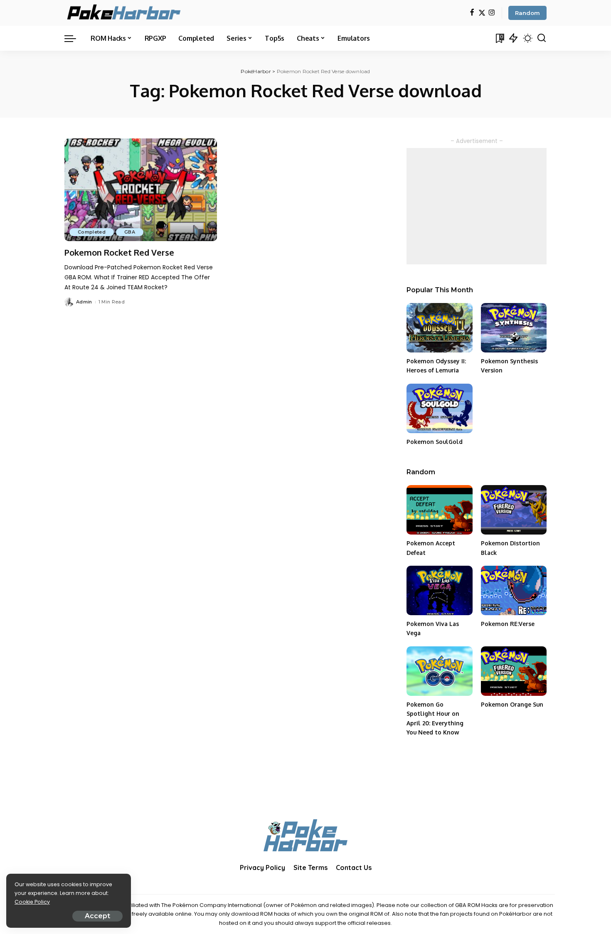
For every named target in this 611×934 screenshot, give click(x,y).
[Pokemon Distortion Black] (514, 510)
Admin (84, 302)
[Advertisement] (477, 206)
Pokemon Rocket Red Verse (119, 252)
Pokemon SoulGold (435, 441)
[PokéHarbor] (124, 13)
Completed (92, 232)
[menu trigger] (74, 38)
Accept (97, 916)
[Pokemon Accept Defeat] (439, 510)
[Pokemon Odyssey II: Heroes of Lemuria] (439, 327)
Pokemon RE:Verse (508, 623)
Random (527, 13)
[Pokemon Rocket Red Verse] (140, 190)
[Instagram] (491, 13)
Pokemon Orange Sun (512, 704)
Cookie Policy (32, 901)
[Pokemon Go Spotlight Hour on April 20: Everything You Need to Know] (439, 671)
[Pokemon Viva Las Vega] (439, 590)
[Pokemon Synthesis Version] (514, 327)
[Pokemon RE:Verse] (514, 590)
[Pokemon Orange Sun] (514, 671)
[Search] (542, 38)
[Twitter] (481, 13)
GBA (129, 232)
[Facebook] (471, 13)
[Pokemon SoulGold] (439, 408)
